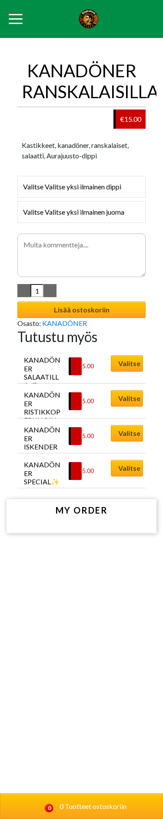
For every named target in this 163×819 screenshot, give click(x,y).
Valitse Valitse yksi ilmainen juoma (73, 212)
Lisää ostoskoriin (82, 309)
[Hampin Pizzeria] (88, 19)
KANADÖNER (64, 323)
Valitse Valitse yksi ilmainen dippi (72, 186)
